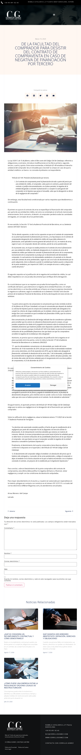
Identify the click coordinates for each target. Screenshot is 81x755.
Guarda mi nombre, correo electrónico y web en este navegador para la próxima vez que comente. (37, 579)
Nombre (7, 553)
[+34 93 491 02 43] (2, 3)
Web (5, 569)
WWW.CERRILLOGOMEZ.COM (56, 737)
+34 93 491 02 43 (11, 3)
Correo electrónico (12, 561)
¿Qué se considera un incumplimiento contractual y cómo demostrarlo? (19, 636)
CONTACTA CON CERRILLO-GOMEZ (59, 743)
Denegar (53, 385)
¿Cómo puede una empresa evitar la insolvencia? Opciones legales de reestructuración (21, 685)
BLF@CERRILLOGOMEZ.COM (56, 734)
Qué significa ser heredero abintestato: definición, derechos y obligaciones (59, 636)
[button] (54, 14)
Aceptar (28, 385)
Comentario (9, 528)
